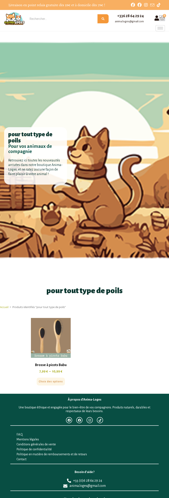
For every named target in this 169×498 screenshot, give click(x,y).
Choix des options (51, 381)
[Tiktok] (100, 420)
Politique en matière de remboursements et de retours (51, 454)
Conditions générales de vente (36, 444)
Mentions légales (27, 439)
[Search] (103, 18)
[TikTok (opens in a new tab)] (158, 5)
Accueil (4, 307)
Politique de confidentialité (34, 449)
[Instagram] (90, 420)
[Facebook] (69, 420)
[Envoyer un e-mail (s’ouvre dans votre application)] (152, 5)
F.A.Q (19, 434)
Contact (21, 459)
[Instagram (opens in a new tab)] (146, 5)
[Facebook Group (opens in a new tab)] (139, 5)
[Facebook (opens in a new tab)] (133, 5)
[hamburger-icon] (160, 28)
